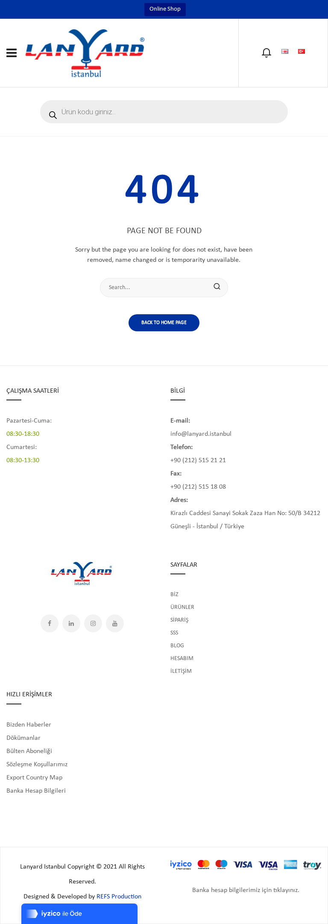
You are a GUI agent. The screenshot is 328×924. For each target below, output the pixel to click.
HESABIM (181, 658)
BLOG (177, 646)
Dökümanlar (23, 738)
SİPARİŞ (179, 620)
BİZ (174, 594)
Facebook (50, 623)
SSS (174, 633)
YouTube (115, 623)
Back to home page (164, 322)
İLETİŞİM (181, 671)
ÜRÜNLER (182, 607)
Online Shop (165, 9)
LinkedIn (71, 623)
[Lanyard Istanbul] (85, 52)
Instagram (93, 623)
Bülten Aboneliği (29, 751)
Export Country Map (34, 777)
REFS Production (119, 896)
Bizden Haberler (28, 724)
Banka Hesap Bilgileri (36, 791)
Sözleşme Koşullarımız (36, 764)
